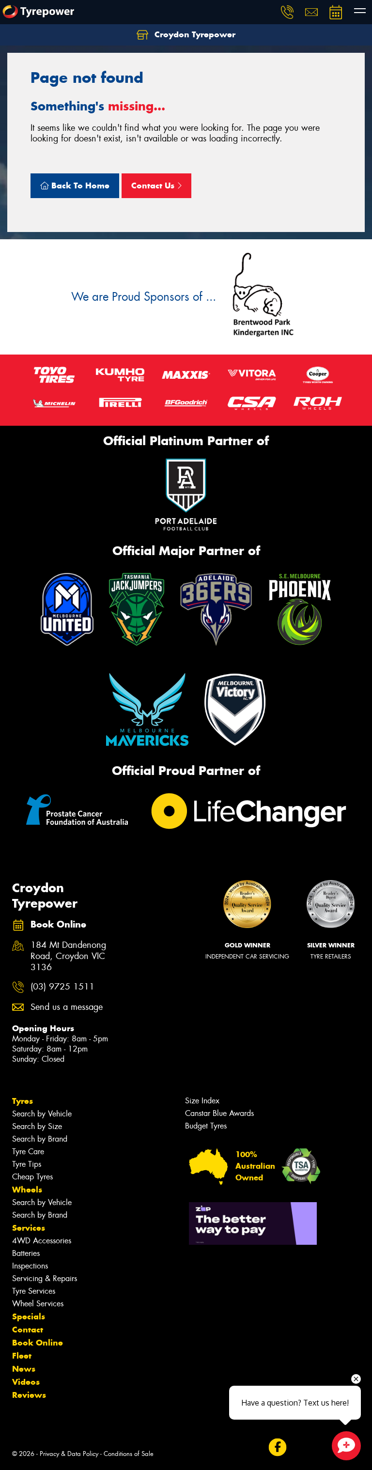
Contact (27, 1329)
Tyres (22, 1101)
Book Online (37, 1342)
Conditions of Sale (129, 1454)
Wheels (27, 1189)
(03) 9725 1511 (62, 986)
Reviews (29, 1395)
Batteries (26, 1253)
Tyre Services (33, 1291)
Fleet (21, 1355)
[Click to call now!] (287, 12)
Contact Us (154, 185)
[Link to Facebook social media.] (277, 1447)
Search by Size (37, 1126)
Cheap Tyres (32, 1177)
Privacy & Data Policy (69, 1454)
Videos (26, 1382)
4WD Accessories (41, 1241)
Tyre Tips (26, 1164)
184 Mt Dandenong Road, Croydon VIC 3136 (68, 956)
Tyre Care (28, 1151)
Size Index (202, 1101)
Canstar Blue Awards (219, 1113)
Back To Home (79, 185)
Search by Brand (39, 1139)
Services (28, 1227)
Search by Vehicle (42, 1114)
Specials (28, 1316)
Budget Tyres (206, 1126)
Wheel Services (37, 1304)
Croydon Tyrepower (193, 34)
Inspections (30, 1266)
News (23, 1368)
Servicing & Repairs (44, 1278)
